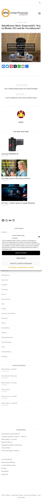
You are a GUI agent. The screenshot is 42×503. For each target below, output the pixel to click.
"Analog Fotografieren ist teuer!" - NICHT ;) (14, 436)
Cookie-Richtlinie (12, 267)
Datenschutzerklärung (22, 267)
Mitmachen (4, 318)
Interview (3, 294)
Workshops (4, 356)
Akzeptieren (21, 253)
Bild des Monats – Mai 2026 (9, 396)
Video (3, 347)
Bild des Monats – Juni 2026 (9, 382)
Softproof (3, 332)
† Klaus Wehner (5, 389)
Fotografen (4, 284)
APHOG (21, 122)
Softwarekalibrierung (7, 337)
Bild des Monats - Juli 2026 (9, 439)
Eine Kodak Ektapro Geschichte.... (11, 450)
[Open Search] (40, 3)
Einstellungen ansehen (21, 263)
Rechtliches (4, 471)
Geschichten (4, 289)
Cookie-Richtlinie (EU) (8, 465)
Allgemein (4, 232)
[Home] (15, 16)
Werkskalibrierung (6, 351)
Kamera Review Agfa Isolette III (10, 434)
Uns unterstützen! (6, 459)
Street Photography (6, 342)
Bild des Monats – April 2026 (9, 403)
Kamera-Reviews (5, 299)
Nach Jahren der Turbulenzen (9, 376)
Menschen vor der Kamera (8, 313)
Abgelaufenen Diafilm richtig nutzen (11, 445)
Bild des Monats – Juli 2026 (8, 369)
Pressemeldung (5, 328)
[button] (39, 237)
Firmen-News (4, 280)
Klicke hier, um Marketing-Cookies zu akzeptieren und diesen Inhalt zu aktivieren (21, 47)
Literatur (3, 308)
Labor (3, 304)
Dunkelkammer (5, 275)
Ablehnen (21, 258)
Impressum (31, 267)
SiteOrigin (22, 497)
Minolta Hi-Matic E (6, 442)
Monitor (3, 323)
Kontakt (3, 468)
